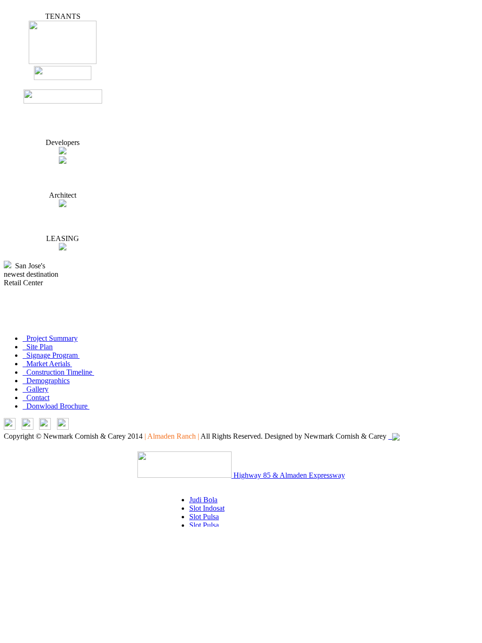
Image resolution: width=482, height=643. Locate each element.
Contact (36, 398)
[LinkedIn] (10, 427)
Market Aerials (47, 364)
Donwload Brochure (56, 406)
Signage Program (51, 355)
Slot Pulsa (204, 517)
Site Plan (38, 347)
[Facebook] (45, 427)
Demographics (46, 381)
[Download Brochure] (63, 427)
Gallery (35, 389)
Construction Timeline (58, 372)
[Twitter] (27, 427)
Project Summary (50, 338)
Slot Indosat (207, 508)
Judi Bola (203, 500)
